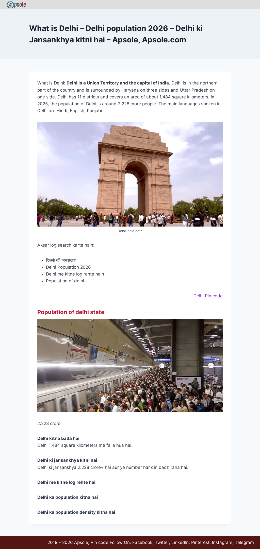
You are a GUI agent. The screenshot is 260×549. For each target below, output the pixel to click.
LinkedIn (180, 542)
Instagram (222, 542)
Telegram (244, 542)
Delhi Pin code (208, 295)
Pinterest (200, 542)
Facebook (142, 542)
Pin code (99, 542)
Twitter (162, 542)
